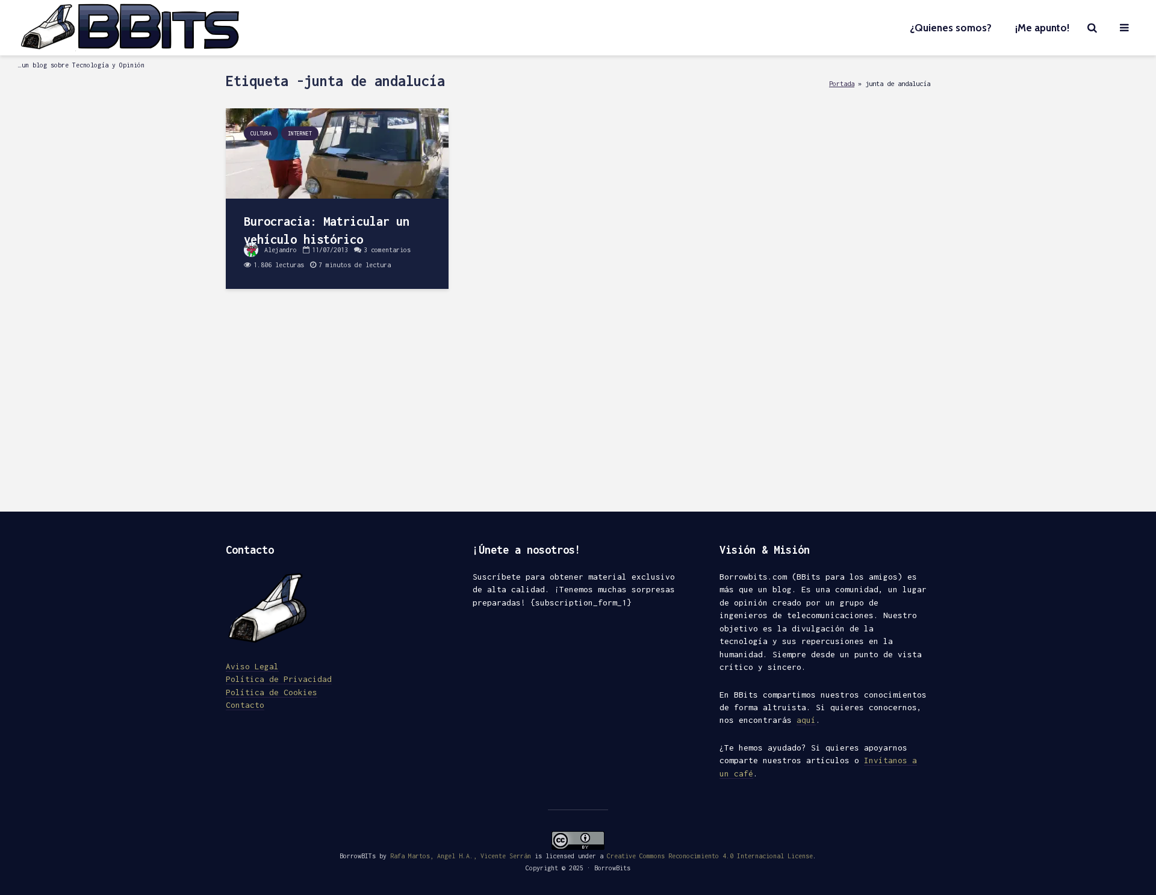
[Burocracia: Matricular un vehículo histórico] (337, 152)
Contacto (245, 705)
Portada (841, 83)
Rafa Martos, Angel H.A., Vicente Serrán (460, 855)
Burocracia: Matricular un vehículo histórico (326, 230)
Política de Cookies (271, 692)
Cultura (261, 133)
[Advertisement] (578, 409)
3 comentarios (387, 249)
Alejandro (279, 249)
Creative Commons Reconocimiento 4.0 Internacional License (710, 855)
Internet (300, 133)
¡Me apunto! (1042, 28)
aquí (806, 720)
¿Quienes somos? (951, 28)
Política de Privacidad (279, 679)
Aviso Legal (252, 666)
